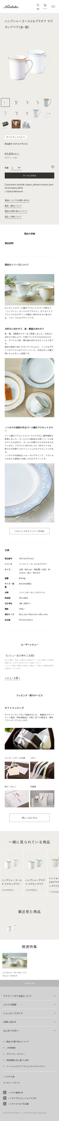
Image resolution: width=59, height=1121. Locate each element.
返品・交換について (13, 216)
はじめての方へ (11, 1030)
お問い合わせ (9, 1021)
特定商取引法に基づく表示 (17, 1060)
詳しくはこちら (29, 817)
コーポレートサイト (11, 1082)
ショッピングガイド (13, 1013)
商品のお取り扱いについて (16, 211)
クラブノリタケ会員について (17, 995)
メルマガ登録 (9, 1004)
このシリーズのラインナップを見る (29, 531)
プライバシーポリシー (15, 1053)
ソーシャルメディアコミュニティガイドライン (26, 1066)
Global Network (15, 191)
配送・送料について (13, 205)
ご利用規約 (11, 1047)
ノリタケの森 (8, 1076)
